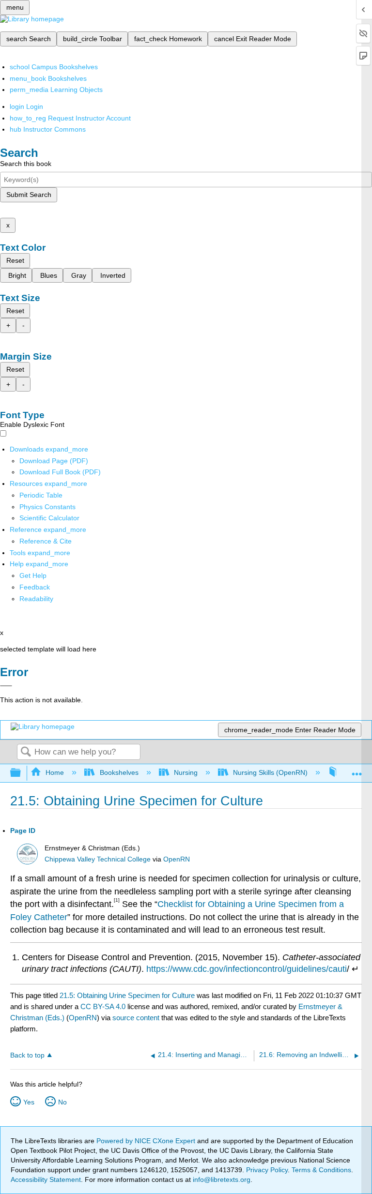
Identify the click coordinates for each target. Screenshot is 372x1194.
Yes (28, 1102)
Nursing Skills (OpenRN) (270, 772)
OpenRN (176, 859)
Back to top (27, 1055)
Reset (15, 260)
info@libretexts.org (220, 1179)
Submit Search (28, 194)
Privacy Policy (267, 1170)
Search (25, 752)
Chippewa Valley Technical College (98, 859)
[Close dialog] (6, 685)
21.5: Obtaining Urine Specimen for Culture (127, 995)
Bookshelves (119, 772)
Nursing (186, 772)
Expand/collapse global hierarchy (22, 773)
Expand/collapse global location (357, 770)
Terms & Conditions (321, 1170)
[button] (34, 587)
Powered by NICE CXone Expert (146, 1141)
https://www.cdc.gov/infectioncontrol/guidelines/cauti (246, 969)
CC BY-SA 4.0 (102, 1006)
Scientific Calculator (49, 518)
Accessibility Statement (46, 1179)
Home (55, 772)
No (62, 1102)
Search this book (25, 163)
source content (135, 1017)
